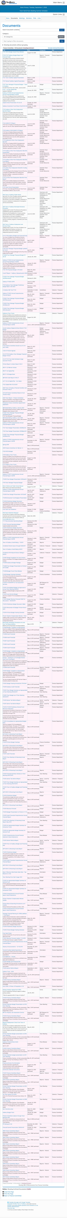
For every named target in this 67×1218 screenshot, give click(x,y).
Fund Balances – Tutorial (9, 956)
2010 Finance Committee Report (11, 1079)
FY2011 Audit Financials (9, 753)
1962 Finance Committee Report (11, 1144)
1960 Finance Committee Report (11, 1150)
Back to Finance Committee (12, 1196)
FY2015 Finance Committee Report (12, 979)
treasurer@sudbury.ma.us (8, 519)
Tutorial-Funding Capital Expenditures (12, 950)
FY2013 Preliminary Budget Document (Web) (14, 604)
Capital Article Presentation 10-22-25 (12, 102)
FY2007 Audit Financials (9, 641)
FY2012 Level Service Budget (10, 594)
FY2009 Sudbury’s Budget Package (12, 562)
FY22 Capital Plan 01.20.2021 (10, 384)
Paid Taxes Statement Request (10, 512)
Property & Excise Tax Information (11, 1063)
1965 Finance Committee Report (11, 1130)
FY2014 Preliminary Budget (10, 795)
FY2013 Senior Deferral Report (10, 840)
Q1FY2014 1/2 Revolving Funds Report (12, 848)
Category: (6, 33)
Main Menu (57, 2)
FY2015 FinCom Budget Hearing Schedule (13, 930)
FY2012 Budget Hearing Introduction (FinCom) (14, 683)
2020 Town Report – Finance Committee (13, 398)
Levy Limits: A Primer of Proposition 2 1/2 (13, 986)
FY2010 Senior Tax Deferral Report (11, 700)
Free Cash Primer (7, 933)
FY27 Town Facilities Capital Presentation (13, 77)
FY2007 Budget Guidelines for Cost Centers (14, 557)
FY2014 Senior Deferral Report (10, 968)
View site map (11, 1208)
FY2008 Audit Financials (9, 634)
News (7, 18)
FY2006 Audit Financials (9, 637)
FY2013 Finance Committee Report (12, 1016)
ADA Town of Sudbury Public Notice (12, 194)
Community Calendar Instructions (11, 1069)
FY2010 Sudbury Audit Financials (11, 686)
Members (29, 18)
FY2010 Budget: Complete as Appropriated (14, 651)
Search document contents (11, 29)
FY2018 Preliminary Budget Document (12, 501)
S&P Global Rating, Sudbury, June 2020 (13, 417)
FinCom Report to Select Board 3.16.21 (12, 364)
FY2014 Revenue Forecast (9, 808)
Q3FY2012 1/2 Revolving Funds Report (12, 762)
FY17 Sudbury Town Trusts (9, 464)
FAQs (34, 18)
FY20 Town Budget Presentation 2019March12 (14, 431)
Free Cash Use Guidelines (9, 509)
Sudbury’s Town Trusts (8, 313)
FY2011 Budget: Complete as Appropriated (14, 670)
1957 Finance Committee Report (11, 1176)
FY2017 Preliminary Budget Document (12, 527)
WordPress (51, 1202)
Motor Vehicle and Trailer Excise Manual (13, 486)
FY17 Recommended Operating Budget (13, 521)
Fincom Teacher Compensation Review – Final (14, 616)
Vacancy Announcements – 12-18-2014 (13, 946)
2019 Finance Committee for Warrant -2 (13, 448)
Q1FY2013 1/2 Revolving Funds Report (12, 805)
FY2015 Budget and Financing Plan (12, 961)
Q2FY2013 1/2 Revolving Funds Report (12, 792)
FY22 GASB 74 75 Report (9, 123)
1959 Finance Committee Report (11, 1163)
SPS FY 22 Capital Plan (8, 371)
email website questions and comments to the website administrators (22, 1206)
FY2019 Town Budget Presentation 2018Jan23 (14, 479)
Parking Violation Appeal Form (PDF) (12, 989)
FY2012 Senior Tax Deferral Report (11, 778)
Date (29, 50)
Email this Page (9, 1192)
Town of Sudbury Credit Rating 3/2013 (12, 549)
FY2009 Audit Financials (9, 667)
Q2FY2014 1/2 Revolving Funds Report (12, 868)
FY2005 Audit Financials (9, 644)
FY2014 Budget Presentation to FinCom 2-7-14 (15, 812)
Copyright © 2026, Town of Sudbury (16, 1203)
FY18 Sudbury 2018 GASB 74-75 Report (13, 130)
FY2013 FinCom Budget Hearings (11, 742)
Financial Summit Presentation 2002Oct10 (13, 1127)
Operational (54, 1211)
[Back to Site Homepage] (9, 2)
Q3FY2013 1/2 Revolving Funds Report (12, 770)
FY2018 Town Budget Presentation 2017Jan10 (14, 494)
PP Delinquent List (7, 1124)
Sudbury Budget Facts (8, 1112)
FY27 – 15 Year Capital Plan (10, 89)
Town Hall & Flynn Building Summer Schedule (33, 11)
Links (39, 18)
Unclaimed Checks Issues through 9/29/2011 (14, 545)
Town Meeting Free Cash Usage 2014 (12, 877)
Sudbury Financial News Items (10, 1042)
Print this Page (8, 1194)
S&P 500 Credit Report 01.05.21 (11, 377)
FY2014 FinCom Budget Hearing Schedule (13, 612)
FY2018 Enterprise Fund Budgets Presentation (15, 498)
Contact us (10, 1205)
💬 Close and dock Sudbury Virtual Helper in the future (21, 1209)
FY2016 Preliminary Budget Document (12, 926)
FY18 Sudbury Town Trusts (10, 454)
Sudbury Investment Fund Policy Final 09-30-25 (15, 106)
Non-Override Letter (8, 1109)
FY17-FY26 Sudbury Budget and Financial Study (15, 235)
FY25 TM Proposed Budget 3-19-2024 (12, 269)
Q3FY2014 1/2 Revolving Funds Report (12, 865)
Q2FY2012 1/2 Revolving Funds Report (12, 745)
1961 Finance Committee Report (11, 1157)
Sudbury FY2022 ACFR (8, 281)
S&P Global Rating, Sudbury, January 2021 (13, 408)
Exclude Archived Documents (56, 48)
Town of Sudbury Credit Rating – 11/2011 (13, 542)
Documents (14, 18)
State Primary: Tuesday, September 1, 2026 (33, 7)
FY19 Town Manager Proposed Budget (12, 482)
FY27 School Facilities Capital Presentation (14, 81)
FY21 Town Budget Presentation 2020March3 (14, 427)
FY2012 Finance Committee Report (12, 1048)
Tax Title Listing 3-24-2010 (9, 1094)
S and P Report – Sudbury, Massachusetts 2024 (15, 273)
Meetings (22, 18)
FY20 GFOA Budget (8, 451)
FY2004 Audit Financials (9, 647)
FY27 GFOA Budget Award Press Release (13, 52)
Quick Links (57, 14)
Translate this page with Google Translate (18, 1202)
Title (4, 50)
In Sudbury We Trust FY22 (9, 290)
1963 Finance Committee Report (11, 1137)
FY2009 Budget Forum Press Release (12, 571)
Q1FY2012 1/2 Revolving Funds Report (12, 734)
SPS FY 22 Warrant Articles (10, 367)
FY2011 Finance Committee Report (11, 1073)
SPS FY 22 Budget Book (9, 374)
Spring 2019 (6, 444)
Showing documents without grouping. (16, 45)
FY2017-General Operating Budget (11, 524)
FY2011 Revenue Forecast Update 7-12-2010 (14, 938)
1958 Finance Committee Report (11, 1170)
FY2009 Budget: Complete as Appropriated (14, 627)
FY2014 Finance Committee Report (12, 997)
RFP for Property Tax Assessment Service (13, 1012)
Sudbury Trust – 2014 (8, 971)
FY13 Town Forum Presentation (11, 187)
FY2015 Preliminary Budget (10, 852)
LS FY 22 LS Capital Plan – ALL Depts (12, 381)
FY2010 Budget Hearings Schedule (12, 574)
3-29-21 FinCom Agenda (9, 350)
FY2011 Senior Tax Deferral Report (11, 703)
